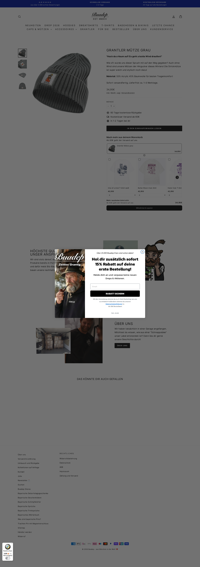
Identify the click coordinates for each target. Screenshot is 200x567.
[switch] (7, 558)
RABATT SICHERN (115, 293)
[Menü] (11, 544)
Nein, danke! (115, 313)
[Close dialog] (142, 252)
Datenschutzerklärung (114, 304)
